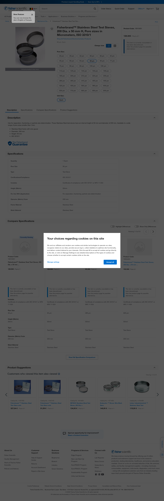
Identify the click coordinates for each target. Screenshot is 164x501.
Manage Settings (53, 262)
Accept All (110, 262)
